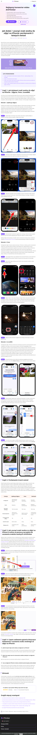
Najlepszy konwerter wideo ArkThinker (17, 8)
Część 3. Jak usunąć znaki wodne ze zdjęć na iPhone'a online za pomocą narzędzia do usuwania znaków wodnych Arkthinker (19, 81)
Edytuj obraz (25, 38)
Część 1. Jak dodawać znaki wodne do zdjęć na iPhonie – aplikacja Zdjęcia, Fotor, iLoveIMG (18, 76)
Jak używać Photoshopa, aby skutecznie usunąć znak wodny (13, 707)
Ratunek (6, 711)
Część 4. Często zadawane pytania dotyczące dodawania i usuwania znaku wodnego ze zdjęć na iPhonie (20, 84)
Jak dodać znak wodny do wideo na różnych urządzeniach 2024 (13, 697)
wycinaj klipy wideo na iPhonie (9, 239)
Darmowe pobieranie (12, 22)
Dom (4, 711)
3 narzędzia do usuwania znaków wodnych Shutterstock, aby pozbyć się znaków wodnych (18, 703)
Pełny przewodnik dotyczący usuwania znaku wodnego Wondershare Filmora (16, 701)
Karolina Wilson (14, 38)
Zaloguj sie (34, 1)
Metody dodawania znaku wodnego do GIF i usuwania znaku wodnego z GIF (16, 705)
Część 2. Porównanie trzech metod (10, 78)
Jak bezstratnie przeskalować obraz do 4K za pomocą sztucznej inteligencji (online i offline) (18, 699)
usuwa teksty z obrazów (8, 634)
